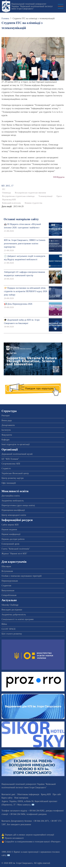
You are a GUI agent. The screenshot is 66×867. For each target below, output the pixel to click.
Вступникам (7, 571)
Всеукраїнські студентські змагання (30, 193)
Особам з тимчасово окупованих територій (22, 576)
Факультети (7, 435)
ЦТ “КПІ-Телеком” (10, 459)
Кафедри (6, 439)
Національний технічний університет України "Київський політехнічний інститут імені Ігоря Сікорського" (32, 6)
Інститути (6, 430)
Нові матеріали (21, 798)
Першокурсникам (10, 581)
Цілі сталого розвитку (12, 634)
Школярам (6, 566)
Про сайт (57, 794)
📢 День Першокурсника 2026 (18, 304)
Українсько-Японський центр (15, 473)
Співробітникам (9, 595)
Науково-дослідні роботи (13, 539)
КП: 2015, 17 (7, 186)
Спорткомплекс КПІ (11, 464)
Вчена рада (7, 420)
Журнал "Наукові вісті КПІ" (14, 553)
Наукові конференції (11, 534)
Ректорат (6, 415)
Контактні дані (8, 794)
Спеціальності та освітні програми (18, 619)
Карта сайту (7, 798)
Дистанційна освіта (11, 496)
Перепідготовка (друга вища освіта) (18, 505)
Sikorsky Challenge (10, 605)
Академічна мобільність (13, 501)
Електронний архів (10, 544)
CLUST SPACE (9, 629)
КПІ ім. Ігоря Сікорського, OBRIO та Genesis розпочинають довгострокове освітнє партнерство (24, 243)
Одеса (59, 196)
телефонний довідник (36, 814)
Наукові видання (9, 529)
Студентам (6, 585)
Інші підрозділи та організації (16, 444)
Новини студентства (33, 203)
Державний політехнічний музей (17, 454)
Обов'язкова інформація (28, 794)
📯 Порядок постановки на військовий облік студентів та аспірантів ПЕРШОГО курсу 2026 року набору (25, 291)
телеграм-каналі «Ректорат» (48, 841)
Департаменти (8, 425)
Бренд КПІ (46, 794)
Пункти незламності (14, 838)
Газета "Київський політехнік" (16, 549)
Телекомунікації (45, 196)
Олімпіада (6, 193)
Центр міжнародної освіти (14, 515)
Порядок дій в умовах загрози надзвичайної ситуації (29, 835)
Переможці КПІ (9, 200)
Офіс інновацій (9, 483)
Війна (4, 624)
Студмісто (6, 468)
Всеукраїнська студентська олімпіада (18, 196)
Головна (5, 18)
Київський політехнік (11, 203)
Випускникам (8, 590)
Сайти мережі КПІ (10, 525)
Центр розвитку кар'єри (13, 478)
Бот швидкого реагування (19, 824)
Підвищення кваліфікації (13, 510)
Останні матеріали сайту (21, 219)
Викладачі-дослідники (12, 610)
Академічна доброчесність (14, 614)
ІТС (3, 189)
